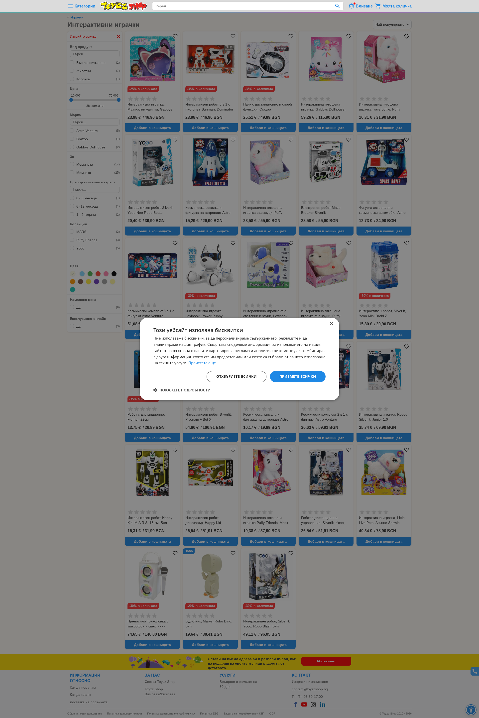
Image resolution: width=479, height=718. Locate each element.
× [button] (331, 324)
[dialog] (239, 359)
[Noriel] (123, 6)
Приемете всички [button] (297, 376)
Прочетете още (202, 362)
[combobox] (248, 5)
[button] (182, 390)
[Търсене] (337, 5)
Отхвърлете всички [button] (236, 376)
